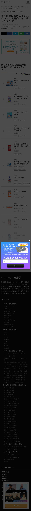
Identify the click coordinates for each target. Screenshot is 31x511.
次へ (15, 266)
